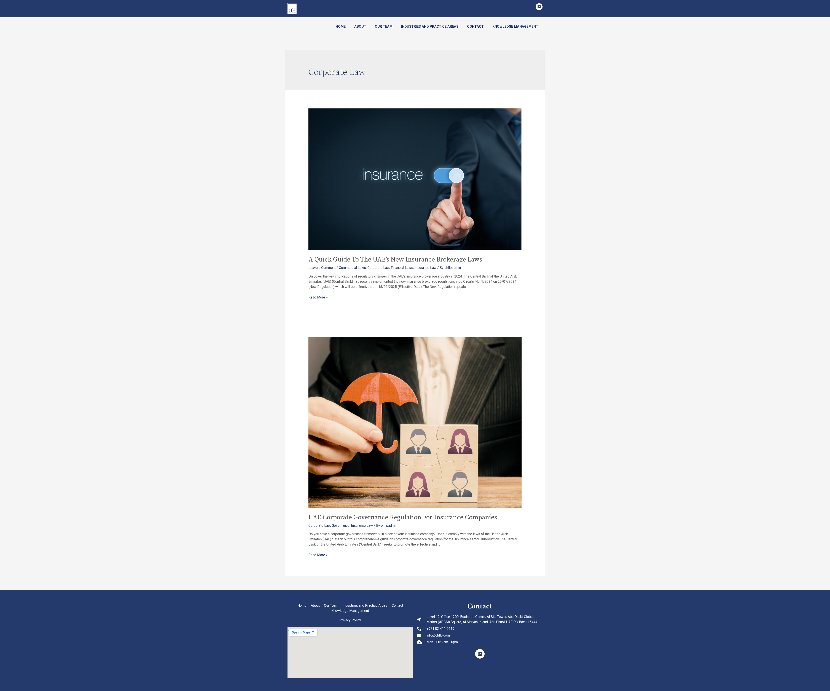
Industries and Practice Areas (429, 26)
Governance (341, 525)
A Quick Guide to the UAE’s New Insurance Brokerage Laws (395, 259)
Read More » (318, 297)
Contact (475, 26)
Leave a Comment (322, 268)
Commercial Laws (352, 268)
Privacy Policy (350, 620)
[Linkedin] (539, 6)
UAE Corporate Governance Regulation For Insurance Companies (402, 517)
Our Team (384, 26)
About (360, 26)
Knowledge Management (515, 26)
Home (341, 26)
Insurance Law (425, 268)
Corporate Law (378, 268)
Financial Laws (402, 268)
